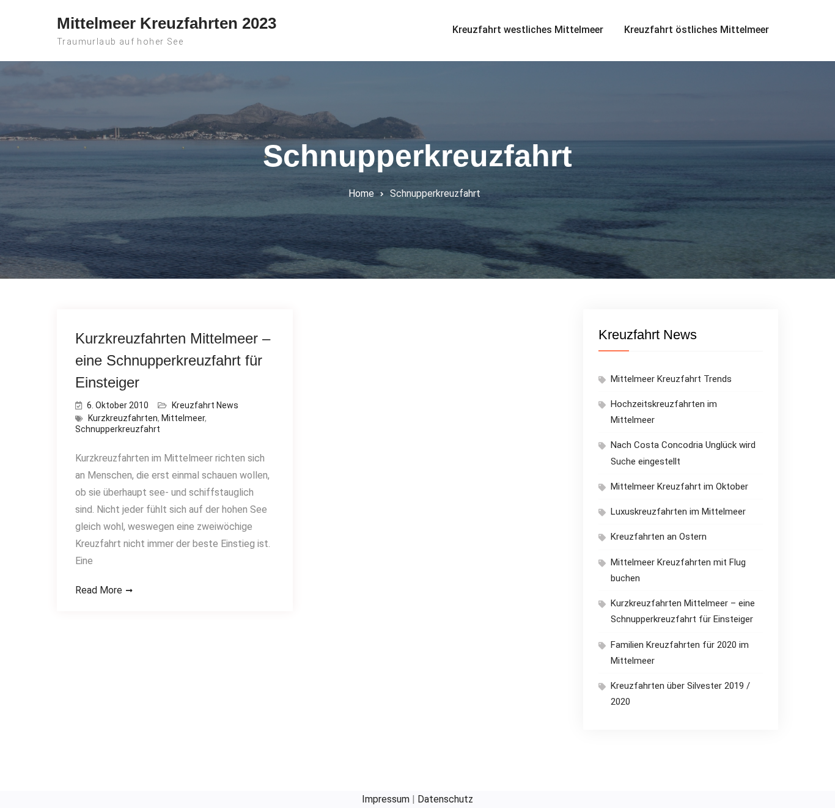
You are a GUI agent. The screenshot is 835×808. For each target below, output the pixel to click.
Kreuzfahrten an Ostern (659, 536)
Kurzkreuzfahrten (123, 418)
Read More (98, 590)
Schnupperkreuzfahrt (117, 429)
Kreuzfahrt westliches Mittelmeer (527, 29)
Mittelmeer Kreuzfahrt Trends (671, 378)
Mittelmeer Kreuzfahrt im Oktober (679, 486)
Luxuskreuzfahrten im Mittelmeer (678, 511)
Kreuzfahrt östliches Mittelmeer (696, 29)
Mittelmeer (183, 418)
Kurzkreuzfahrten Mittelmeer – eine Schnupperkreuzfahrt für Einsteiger (172, 360)
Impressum (386, 799)
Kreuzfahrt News (205, 405)
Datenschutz (445, 799)
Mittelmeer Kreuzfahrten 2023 (166, 23)
